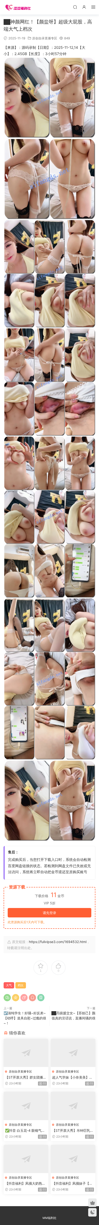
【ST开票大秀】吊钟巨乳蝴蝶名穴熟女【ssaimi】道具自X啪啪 (72, 1130)
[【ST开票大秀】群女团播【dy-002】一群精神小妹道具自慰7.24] (26, 1053)
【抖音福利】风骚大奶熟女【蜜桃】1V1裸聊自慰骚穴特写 (25, 1183)
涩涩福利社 (18, 7)
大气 (9, 985)
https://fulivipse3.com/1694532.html (58, 942)
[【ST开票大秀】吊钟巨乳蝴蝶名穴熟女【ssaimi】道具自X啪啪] (73, 1106)
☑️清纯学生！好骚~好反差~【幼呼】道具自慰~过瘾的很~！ (25, 1018)
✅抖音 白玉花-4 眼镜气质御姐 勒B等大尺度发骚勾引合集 (25, 1130)
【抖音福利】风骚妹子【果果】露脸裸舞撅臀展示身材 (72, 1183)
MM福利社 (49, 1218)
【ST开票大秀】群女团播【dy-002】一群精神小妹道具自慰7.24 (24, 1077)
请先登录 (49, 913)
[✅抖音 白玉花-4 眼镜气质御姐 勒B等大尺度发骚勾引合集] (26, 1106)
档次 (21, 985)
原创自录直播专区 (44, 38)
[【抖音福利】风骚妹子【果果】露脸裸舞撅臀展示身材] (73, 1159)
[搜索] (75, 7)
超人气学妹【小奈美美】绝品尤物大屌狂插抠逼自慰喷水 (72, 1077)
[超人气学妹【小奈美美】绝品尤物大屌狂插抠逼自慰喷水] (73, 1053)
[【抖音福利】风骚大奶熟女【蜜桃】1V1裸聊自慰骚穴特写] (26, 1159)
